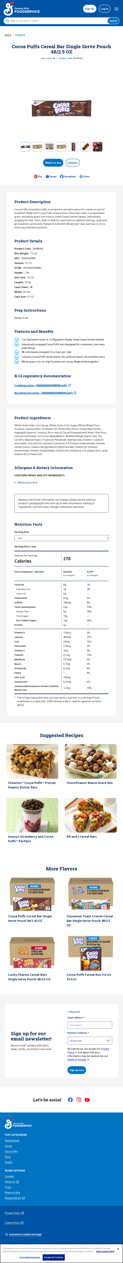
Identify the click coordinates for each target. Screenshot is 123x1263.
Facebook (70, 176)
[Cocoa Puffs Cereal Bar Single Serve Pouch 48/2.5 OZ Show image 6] (85, 147)
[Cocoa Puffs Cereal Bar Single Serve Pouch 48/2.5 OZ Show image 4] (61, 147)
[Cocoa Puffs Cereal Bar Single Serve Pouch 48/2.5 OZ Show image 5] (73, 147)
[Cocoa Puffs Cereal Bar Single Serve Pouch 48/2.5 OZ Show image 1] (25, 147)
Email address (76, 1017)
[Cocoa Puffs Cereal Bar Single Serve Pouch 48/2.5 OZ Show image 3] (49, 147)
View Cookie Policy (105, 1251)
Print (87, 176)
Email (53, 177)
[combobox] (58, 21)
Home (8, 35)
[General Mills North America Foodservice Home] (22, 9)
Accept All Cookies (53, 1257)
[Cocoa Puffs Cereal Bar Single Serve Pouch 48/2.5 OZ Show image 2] (37, 147)
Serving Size (21, 532)
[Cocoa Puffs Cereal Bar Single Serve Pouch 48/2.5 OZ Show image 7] (97, 147)
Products (20, 35)
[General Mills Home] (18, 1124)
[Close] (118, 1248)
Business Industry (78, 1032)
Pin (40, 176)
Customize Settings (29, 1257)
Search (113, 20)
